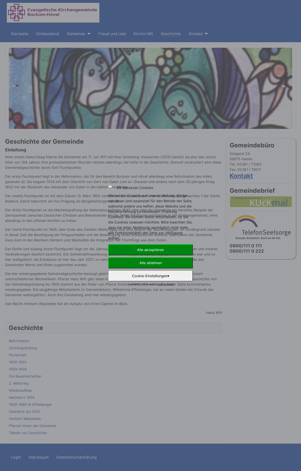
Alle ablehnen (150, 263)
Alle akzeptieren (150, 250)
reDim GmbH (166, 284)
